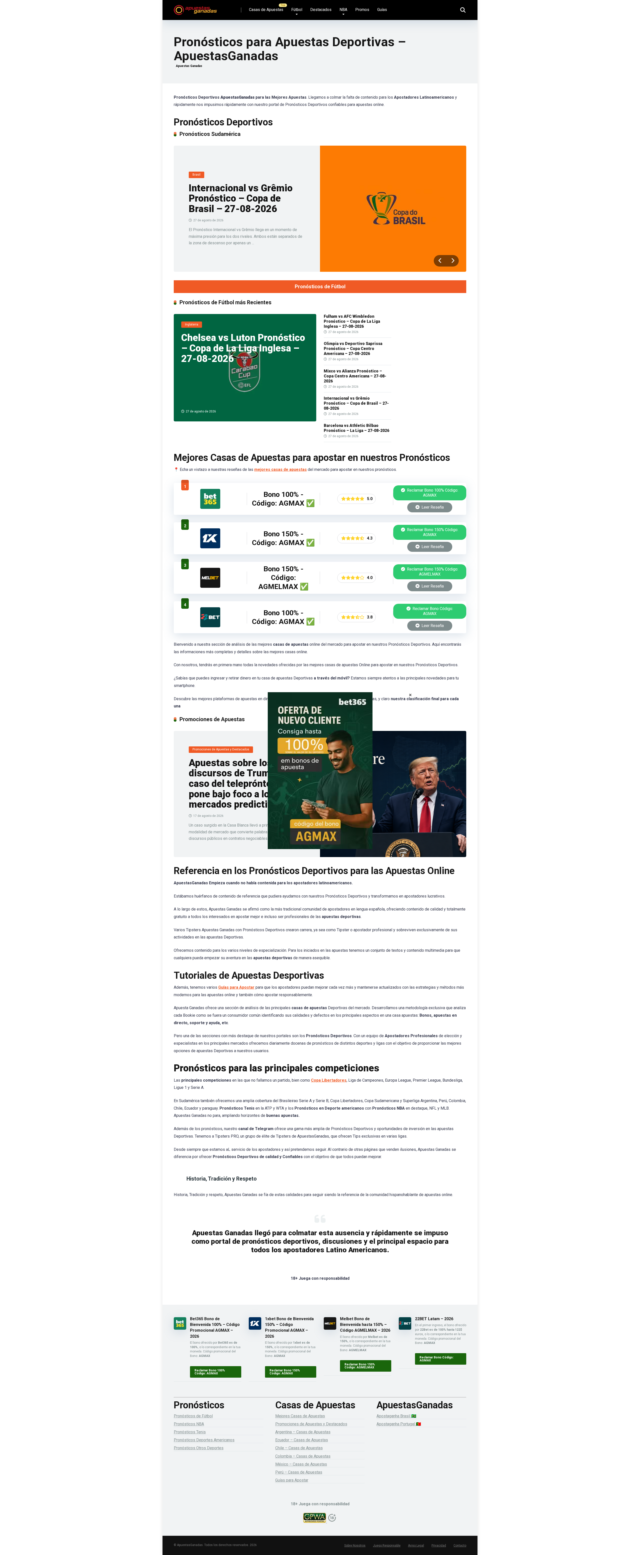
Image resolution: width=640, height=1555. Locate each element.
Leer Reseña (432, 507)
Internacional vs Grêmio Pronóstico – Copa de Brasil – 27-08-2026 (240, 198)
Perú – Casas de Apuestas (298, 1472)
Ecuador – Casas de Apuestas (301, 1440)
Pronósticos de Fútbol (320, 287)
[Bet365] (320, 777)
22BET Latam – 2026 (434, 1318)
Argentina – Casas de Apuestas (302, 1432)
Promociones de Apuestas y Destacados (311, 1424)
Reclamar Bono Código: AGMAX (432, 611)
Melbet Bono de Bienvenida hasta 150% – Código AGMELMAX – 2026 (365, 1324)
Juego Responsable (386, 1545)
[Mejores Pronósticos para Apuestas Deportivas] (195, 8)
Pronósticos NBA (189, 1424)
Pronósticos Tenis (190, 1432)
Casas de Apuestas (266, 9)
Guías (382, 9)
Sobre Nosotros (355, 1545)
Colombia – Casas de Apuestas (302, 1456)
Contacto (460, 1545)
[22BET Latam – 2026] (210, 625)
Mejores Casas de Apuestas (300, 1416)
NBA (343, 9)
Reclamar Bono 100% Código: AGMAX (432, 493)
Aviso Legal (416, 1545)
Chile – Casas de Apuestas (299, 1448)
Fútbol (296, 9)
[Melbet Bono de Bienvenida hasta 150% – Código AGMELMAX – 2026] (210, 586)
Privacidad (439, 1545)
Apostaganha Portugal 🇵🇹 (398, 1424)
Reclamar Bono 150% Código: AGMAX (432, 532)
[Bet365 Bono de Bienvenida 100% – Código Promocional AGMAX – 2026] (210, 507)
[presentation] (440, 261)
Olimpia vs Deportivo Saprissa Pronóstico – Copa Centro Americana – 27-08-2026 (353, 348)
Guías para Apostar (236, 987)
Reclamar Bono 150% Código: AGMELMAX (432, 572)
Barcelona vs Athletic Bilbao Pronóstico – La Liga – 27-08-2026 (356, 428)
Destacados (321, 9)
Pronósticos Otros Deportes (199, 1448)
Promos (362, 9)
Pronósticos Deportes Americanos (204, 1440)
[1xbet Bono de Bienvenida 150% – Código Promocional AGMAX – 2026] (210, 547)
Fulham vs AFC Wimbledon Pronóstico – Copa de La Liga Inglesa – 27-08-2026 (352, 321)
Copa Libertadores (328, 1080)
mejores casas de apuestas (280, 469)
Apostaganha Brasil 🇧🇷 (396, 1416)
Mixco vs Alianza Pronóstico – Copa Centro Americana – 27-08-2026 (355, 376)
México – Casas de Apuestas (301, 1464)
